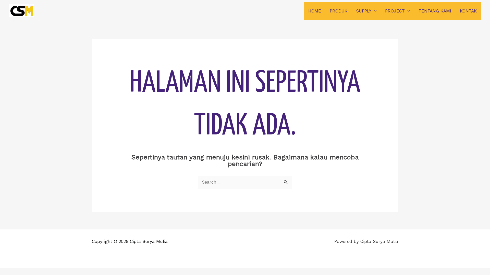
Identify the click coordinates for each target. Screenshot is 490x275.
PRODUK (338, 10)
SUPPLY (363, 10)
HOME (314, 10)
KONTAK (468, 10)
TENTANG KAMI (435, 10)
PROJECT (395, 10)
